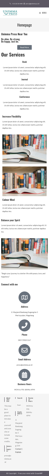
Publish (18, 452)
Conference (24, 96)
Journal (24, 79)
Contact (18, 449)
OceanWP (39, 473)
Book (24, 61)
